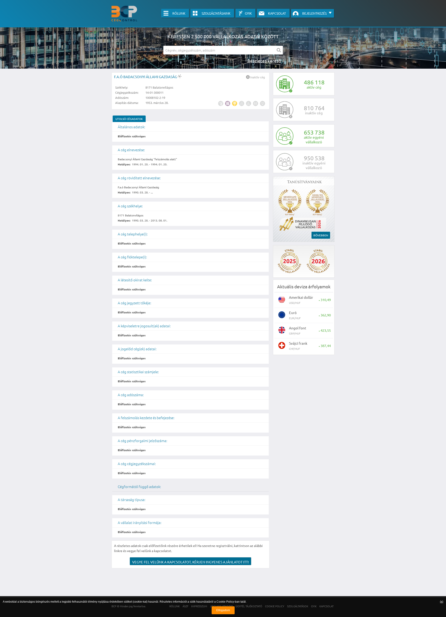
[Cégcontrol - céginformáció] (124, 13)
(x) (441, 601)
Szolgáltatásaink (216, 13)
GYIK (248, 13)
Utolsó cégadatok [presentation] (129, 119)
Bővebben (320, 235)
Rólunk (178, 13)
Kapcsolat (277, 13)
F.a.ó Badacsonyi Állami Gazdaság (146, 76)
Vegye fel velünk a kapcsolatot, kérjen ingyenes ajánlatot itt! (190, 562)
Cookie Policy (225, 601)
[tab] (129, 119)
